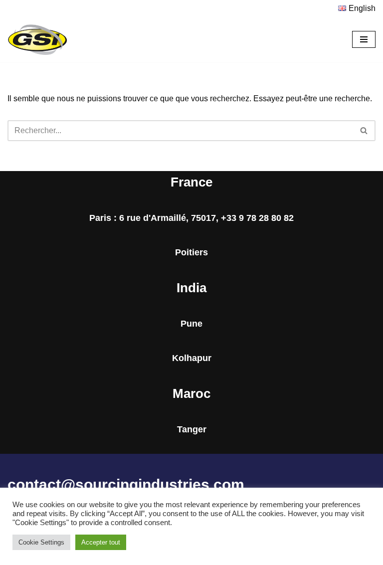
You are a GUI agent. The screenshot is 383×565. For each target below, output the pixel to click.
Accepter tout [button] (100, 542)
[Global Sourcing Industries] (37, 40)
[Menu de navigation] (364, 39)
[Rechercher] (364, 130)
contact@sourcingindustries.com (125, 484)
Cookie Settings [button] (41, 542)
